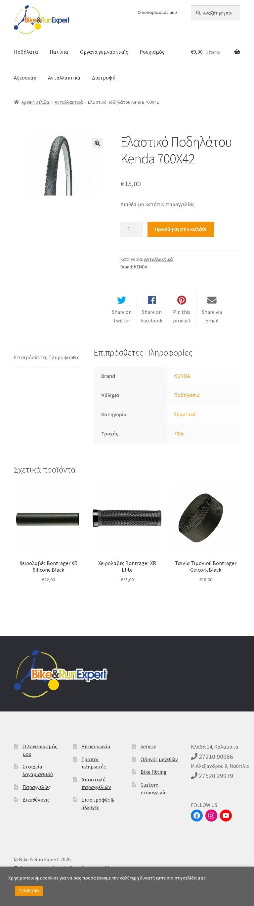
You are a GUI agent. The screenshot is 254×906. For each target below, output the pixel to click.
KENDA (141, 267)
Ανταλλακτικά (64, 77)
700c (179, 433)
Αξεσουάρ (25, 77)
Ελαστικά (185, 414)
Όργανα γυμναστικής (104, 51)
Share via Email (212, 316)
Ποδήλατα (26, 51)
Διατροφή (103, 77)
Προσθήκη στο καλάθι (180, 229)
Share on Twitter (122, 316)
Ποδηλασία (187, 395)
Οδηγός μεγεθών (159, 759)
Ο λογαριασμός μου (157, 12)
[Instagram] (211, 815)
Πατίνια (59, 51)
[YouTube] (226, 815)
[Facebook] (197, 815)
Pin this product (182, 316)
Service (148, 746)
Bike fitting (154, 771)
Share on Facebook (151, 316)
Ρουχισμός (152, 51)
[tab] (47, 358)
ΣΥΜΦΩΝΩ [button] (29, 891)
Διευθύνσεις (36, 799)
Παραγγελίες (36, 787)
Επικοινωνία (95, 746)
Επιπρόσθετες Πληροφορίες (46, 357)
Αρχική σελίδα (35, 102)
